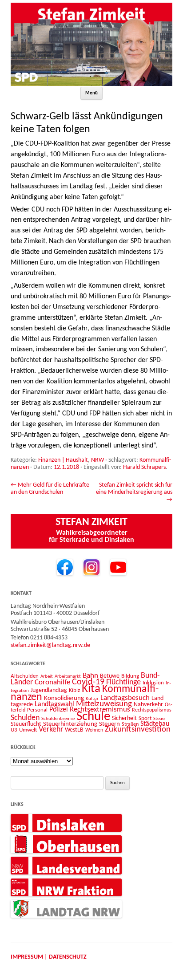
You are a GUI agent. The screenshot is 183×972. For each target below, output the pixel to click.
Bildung (130, 676)
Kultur (92, 698)
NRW (97, 460)
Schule (93, 716)
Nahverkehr (148, 705)
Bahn (90, 675)
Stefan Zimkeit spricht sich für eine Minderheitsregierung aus (134, 492)
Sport (145, 718)
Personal (37, 710)
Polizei (58, 709)
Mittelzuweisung (104, 704)
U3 (14, 730)
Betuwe (109, 676)
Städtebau (154, 724)
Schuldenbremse (58, 718)
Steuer (159, 718)
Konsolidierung (64, 698)
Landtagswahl (54, 704)
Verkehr (51, 729)
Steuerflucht (26, 724)
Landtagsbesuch (125, 698)
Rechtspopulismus (151, 710)
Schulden (25, 718)
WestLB (74, 730)
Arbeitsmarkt (68, 676)
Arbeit (46, 676)
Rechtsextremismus (100, 709)
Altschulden (25, 676)
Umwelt (28, 730)
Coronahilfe (52, 682)
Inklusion (153, 683)
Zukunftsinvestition (138, 729)
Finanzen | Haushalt (63, 460)
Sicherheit (124, 718)
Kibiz (74, 690)
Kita (91, 689)
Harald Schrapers (144, 467)
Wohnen (94, 730)
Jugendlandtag (49, 690)
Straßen (130, 724)
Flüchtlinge (123, 682)
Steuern (109, 724)
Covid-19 (88, 682)
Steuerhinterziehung (70, 724)
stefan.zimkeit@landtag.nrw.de (50, 645)
